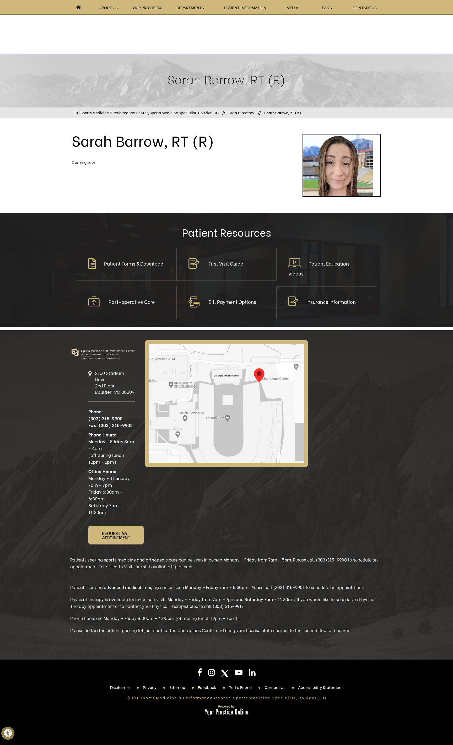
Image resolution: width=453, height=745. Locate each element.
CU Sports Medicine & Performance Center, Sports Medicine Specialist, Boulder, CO (146, 112)
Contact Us (365, 7)
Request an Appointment (116, 535)
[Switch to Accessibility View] (7, 733)
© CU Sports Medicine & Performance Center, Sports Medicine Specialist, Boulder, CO (226, 697)
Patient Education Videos (318, 268)
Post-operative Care (132, 301)
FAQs (327, 7)
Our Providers (148, 7)
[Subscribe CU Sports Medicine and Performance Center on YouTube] (238, 674)
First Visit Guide (226, 263)
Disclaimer (120, 687)
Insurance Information (331, 301)
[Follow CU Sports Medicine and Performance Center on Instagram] (211, 674)
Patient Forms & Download (133, 263)
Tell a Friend (240, 687)
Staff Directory (241, 112)
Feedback (207, 687)
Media (292, 7)
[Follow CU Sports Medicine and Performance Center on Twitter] (224, 673)
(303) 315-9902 (116, 425)
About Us (108, 7)
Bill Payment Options (232, 301)
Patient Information (245, 7)
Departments (190, 7)
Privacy (150, 687)
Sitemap (177, 687)
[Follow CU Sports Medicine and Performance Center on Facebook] (199, 674)
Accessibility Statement (320, 687)
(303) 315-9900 (105, 418)
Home (78, 7)
